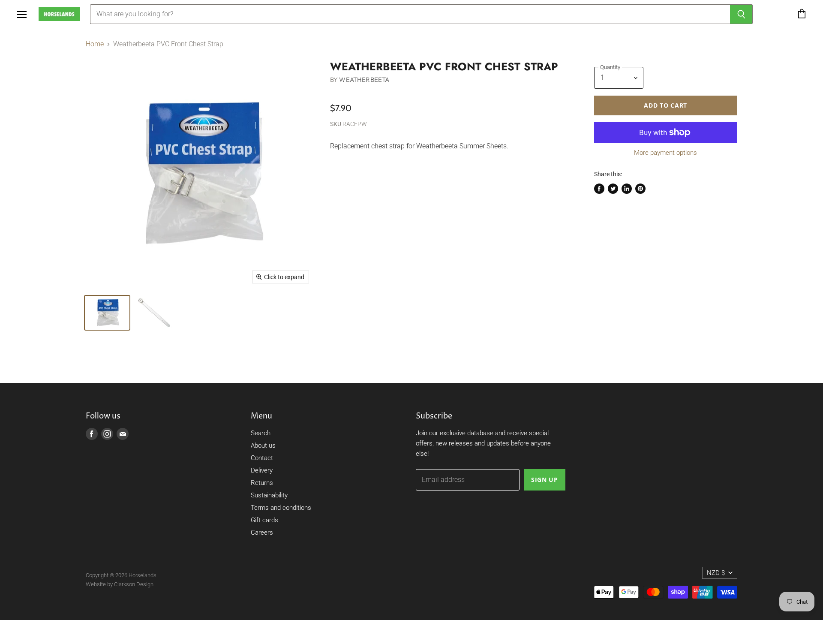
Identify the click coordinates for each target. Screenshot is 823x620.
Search (260, 433)
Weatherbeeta (364, 79)
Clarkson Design (133, 584)
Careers (262, 532)
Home (95, 44)
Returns (262, 483)
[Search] (741, 14)
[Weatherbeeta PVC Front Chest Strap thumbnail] (107, 313)
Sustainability (269, 495)
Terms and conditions (281, 508)
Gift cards (264, 520)
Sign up (544, 480)
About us (263, 445)
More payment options (665, 153)
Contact (262, 458)
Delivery (262, 470)
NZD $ (716, 573)
